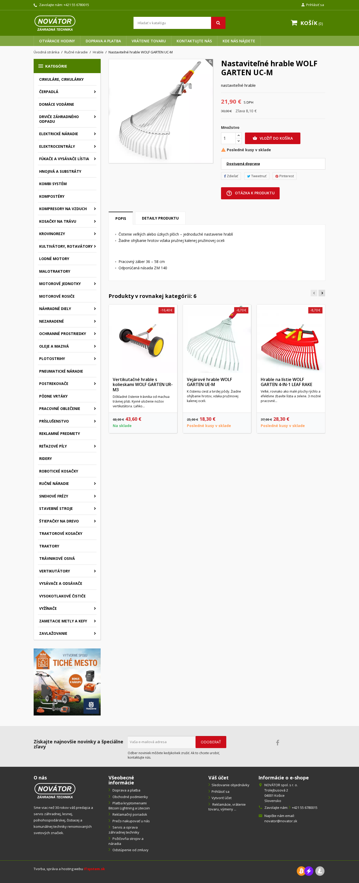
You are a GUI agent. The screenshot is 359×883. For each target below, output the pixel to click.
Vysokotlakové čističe (62, 595)
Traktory (49, 546)
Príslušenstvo (54, 421)
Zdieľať (232, 176)
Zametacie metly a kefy (63, 620)
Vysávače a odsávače (60, 583)
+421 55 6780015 (76, 4)
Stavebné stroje (56, 508)
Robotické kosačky (58, 471)
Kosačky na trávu (57, 221)
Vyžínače (48, 608)
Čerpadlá (48, 91)
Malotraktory (54, 271)
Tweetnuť (258, 176)
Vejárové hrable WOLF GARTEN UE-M (209, 382)
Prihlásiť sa (220, 791)
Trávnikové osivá (57, 558)
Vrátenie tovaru (149, 40)
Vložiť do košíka (273, 138)
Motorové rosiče (57, 296)
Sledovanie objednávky (230, 785)
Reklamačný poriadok (129, 814)
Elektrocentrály (57, 146)
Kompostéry (51, 196)
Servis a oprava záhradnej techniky (124, 830)
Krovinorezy (52, 233)
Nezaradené (51, 321)
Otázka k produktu (250, 193)
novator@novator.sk (280, 821)
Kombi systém (53, 183)
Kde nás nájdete (239, 40)
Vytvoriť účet (222, 797)
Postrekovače (53, 383)
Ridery (45, 458)
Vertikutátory (54, 571)
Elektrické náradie (58, 133)
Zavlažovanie (53, 633)
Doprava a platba (103, 40)
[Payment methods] (310, 870)
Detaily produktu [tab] (160, 218)
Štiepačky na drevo (59, 521)
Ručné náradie (54, 483)
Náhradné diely (55, 308)
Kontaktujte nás (194, 40)
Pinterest (286, 176)
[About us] (55, 790)
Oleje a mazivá (54, 346)
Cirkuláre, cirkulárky (61, 79)
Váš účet (218, 777)
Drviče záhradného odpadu (59, 119)
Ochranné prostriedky (62, 333)
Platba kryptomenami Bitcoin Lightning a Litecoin (129, 805)
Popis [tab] (120, 218)
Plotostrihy (52, 358)
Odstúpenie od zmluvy (130, 850)
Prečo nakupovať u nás (131, 821)
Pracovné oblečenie (59, 408)
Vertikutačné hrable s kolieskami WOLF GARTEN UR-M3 (143, 385)
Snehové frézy (53, 496)
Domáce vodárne (56, 104)
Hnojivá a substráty (60, 171)
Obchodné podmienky (130, 796)
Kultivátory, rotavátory (66, 246)
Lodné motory (54, 258)
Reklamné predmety (59, 433)
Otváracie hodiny (57, 40)
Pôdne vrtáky (53, 396)
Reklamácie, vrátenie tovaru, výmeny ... (227, 807)
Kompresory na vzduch (63, 208)
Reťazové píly (53, 446)
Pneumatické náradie (61, 371)
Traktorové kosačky (60, 533)
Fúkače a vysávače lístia (64, 158)
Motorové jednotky (60, 283)
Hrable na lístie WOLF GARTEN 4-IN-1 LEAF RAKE (286, 382)
